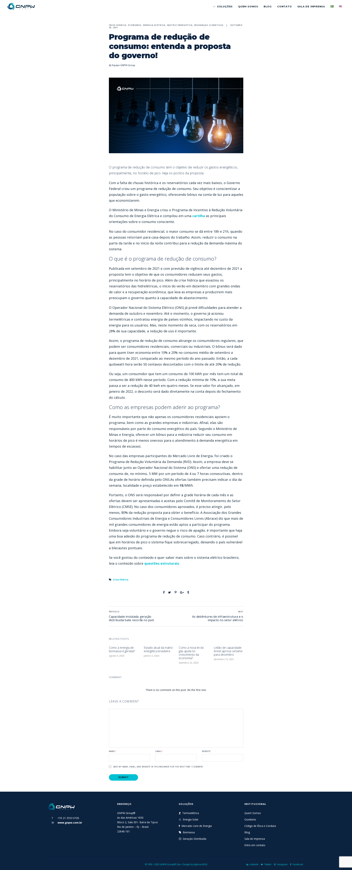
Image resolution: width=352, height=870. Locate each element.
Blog (268, 6)
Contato (284, 6)
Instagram (282, 864)
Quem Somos (248, 6)
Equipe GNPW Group (123, 65)
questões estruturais (161, 563)
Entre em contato (254, 845)
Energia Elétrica (154, 25)
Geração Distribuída (194, 838)
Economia (134, 25)
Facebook (298, 864)
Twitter (268, 864)
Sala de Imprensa (311, 6)
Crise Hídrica (117, 25)
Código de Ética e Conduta (260, 826)
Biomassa (189, 832)
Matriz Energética (179, 25)
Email (159, 751)
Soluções (225, 6)
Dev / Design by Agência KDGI (192, 864)
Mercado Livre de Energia (197, 826)
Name (112, 751)
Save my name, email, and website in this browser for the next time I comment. (158, 767)
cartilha (198, 216)
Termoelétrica (190, 813)
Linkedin (254, 864)
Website (206, 751)
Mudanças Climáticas (208, 25)
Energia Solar (190, 819)
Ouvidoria (250, 819)
